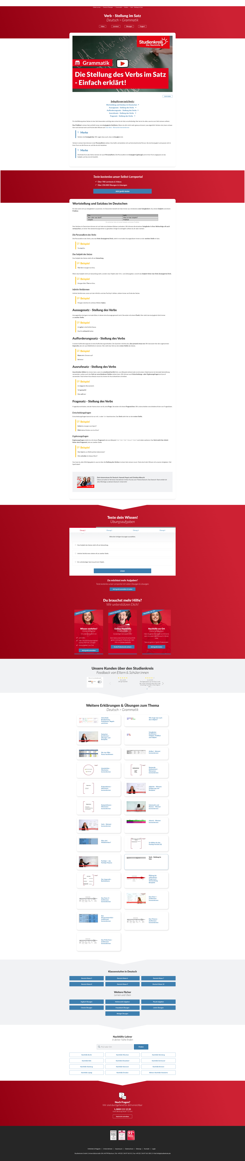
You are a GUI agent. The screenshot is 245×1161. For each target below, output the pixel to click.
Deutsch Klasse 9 (122, 984)
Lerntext (116, 26)
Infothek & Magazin (94, 1149)
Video (103, 26)
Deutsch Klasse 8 (86, 984)
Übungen (129, 26)
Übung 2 (109, 530)
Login (154, 1149)
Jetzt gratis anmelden (89, 650)
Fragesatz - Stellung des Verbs (121, 116)
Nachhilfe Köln (86, 1061)
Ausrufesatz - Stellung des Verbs (121, 113)
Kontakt (146, 1149)
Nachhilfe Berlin (86, 1055)
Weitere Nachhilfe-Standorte (158, 1072)
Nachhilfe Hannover (122, 1067)
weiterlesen (151, 689)
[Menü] (101, 680)
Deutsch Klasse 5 (86, 978)
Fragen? (142, 26)
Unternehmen (107, 1149)
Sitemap (138, 1149)
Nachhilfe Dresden (122, 1072)
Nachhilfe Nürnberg (158, 1055)
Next (163, 683)
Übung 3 (136, 530)
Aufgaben (122, 1002)
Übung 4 (162, 530)
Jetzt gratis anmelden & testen (122, 589)
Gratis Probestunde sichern (122, 647)
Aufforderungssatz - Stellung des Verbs (122, 110)
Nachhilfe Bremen (158, 1067)
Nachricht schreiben (122, 1116)
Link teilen (167, 96)
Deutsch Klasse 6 (122, 978)
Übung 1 (82, 530)
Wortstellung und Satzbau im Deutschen (121, 105)
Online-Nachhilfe (125, 642)
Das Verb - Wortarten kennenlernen (117, 127)
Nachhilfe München (122, 1055)
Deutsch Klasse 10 (158, 984)
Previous (110, 683)
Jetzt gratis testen (122, 191)
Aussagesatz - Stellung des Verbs (121, 108)
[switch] (100, 682)
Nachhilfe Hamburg (86, 1067)
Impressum (118, 1149)
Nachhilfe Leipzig (86, 1072)
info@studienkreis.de (164, 1153)
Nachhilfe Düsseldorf (122, 1061)
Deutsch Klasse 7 (158, 978)
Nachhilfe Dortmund (158, 1061)
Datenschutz (129, 1149)
